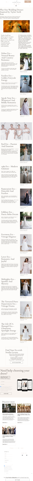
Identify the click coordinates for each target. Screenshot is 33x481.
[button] (16, 5)
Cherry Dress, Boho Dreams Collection (24, 230)
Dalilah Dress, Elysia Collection (24, 275)
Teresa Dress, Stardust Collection (24, 116)
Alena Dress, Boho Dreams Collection (23, 71)
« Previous (11, 448)
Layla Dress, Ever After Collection (23, 297)
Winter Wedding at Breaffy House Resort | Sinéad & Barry (8, 414)
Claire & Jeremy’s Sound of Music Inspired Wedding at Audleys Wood (9, 436)
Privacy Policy (7, 387)
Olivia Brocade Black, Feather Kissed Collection (24, 207)
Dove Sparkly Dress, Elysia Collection (24, 252)
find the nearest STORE (19, 137)
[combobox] (7, 2)
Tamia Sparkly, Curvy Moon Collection (24, 94)
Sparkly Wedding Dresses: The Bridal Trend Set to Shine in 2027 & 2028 (24, 414)
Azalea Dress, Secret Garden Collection (24, 162)
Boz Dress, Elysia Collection (23, 342)
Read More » (5, 422)
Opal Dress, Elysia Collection (23, 320)
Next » (22, 448)
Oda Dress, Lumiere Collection (24, 185)
